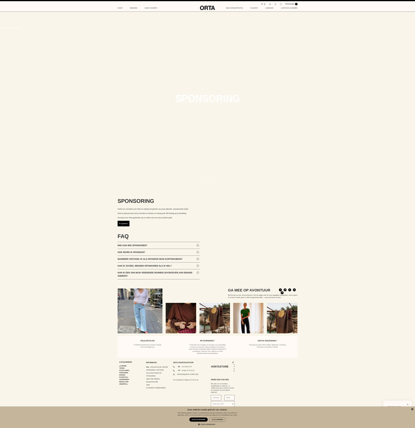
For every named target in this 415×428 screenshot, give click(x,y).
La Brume (123, 366)
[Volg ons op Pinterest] (289, 289)
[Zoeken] (270, 4)
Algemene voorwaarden (156, 388)
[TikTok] (234, 364)
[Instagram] (234, 369)
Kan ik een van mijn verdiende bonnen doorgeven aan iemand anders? (155, 274)
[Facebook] (233, 362)
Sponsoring (151, 376)
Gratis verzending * (267, 341)
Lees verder (233, 415)
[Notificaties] (281, 4)
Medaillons (123, 382)
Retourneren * (207, 341)
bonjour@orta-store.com (187, 374)
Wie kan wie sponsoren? (132, 245)
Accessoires (124, 370)
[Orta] (207, 6)
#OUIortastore (152, 382)
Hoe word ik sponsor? (131, 252)
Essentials (123, 377)
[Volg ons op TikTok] (282, 292)
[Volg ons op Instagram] (285, 289)
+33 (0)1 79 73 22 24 (186, 370)
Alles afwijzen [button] (217, 419)
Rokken (122, 375)
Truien (121, 368)
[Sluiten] (407, 404)
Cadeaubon (123, 373)
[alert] (207, 417)
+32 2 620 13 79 (185, 366)
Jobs (148, 385)
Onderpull (123, 384)
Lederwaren (124, 379)
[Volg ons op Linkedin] (294, 289)
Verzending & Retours (155, 370)
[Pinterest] (234, 366)
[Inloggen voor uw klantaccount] (275, 4)
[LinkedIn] (234, 371)
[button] (207, 424)
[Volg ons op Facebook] (280, 289)
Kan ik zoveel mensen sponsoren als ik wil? (145, 266)
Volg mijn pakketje (154, 373)
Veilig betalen (147, 341)
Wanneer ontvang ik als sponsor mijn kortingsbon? (150, 259)
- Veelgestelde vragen (157, 367)
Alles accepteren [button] (198, 419)
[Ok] (232, 404)
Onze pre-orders (153, 379)
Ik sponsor (123, 223)
